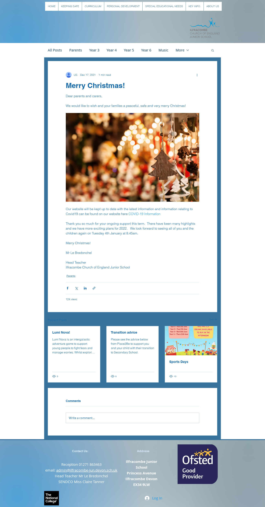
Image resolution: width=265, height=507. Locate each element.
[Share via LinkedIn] (85, 288)
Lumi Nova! (61, 332)
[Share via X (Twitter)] (76, 288)
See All (213, 319)
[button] (70, 6)
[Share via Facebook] (67, 288)
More (180, 50)
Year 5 (129, 50)
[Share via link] (94, 288)
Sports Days (178, 362)
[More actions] (197, 75)
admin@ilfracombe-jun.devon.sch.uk (86, 470)
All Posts (55, 50)
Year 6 (146, 50)
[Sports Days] (191, 340)
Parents (75, 50)
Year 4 (112, 50)
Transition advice (124, 332)
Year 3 (94, 50)
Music (163, 50)
